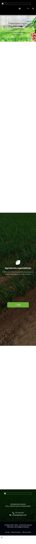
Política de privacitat (16, 532)
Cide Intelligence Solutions (21, 527)
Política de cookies (26, 532)
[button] (19, 8)
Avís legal (7, 532)
